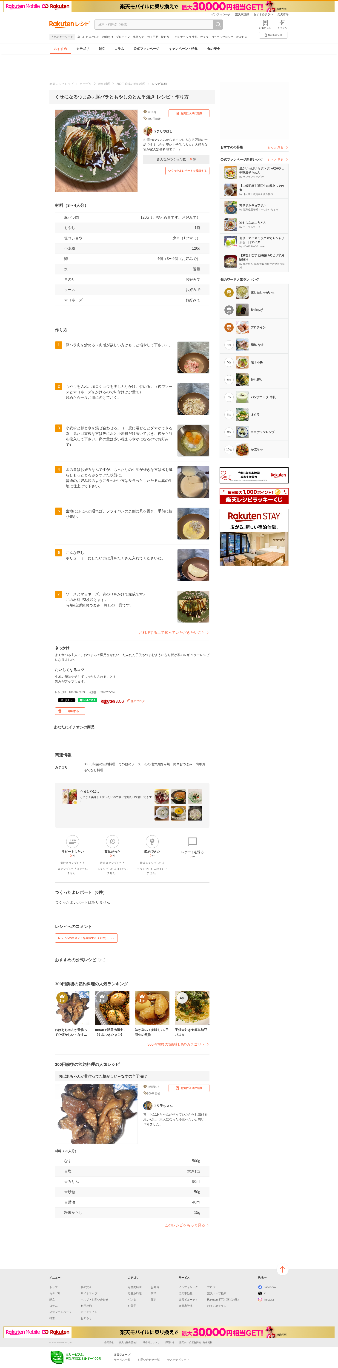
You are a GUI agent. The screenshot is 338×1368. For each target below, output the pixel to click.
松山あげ (107, 37)
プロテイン (123, 37)
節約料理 (104, 84)
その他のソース (129, 764)
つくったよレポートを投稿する (187, 170)
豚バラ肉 (71, 217)
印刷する (73, 711)
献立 (102, 48)
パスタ (132, 1299)
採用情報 (169, 1342)
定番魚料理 (135, 1293)
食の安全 (213, 48)
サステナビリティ (178, 1359)
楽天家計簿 (242, 14)
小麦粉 (69, 248)
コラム (119, 48)
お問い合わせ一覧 (149, 1359)
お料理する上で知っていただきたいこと (172, 632)
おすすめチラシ (263, 14)
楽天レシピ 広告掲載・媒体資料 (195, 1342)
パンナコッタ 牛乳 (186, 37)
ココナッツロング (222, 37)
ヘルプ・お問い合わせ (94, 1299)
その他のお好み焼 (157, 764)
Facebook (270, 1287)
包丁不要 (152, 37)
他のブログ (137, 701)
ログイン (282, 28)
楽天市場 (283, 14)
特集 (52, 1318)
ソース (69, 290)
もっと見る (275, 147)
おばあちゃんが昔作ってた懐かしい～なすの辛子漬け (103, 1076)
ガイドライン (89, 1312)
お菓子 (132, 1305)
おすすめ (60, 48)
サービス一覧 (122, 1359)
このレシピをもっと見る (185, 1225)
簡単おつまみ (182, 764)
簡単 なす (138, 37)
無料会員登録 (275, 35)
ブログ (211, 1287)
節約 (153, 1299)
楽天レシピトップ (61, 84)
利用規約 (86, 1305)
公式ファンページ (146, 48)
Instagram (270, 1299)
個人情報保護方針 (128, 1342)
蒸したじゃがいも (88, 37)
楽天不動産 (185, 1293)
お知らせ (86, 1318)
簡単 (153, 1293)
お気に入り (265, 28)
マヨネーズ (73, 300)
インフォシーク (221, 14)
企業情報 (109, 1342)
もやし (69, 228)
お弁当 (155, 1287)
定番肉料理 (135, 1287)
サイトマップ (89, 1293)
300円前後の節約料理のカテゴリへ (176, 1044)
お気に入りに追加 (191, 113)
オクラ (204, 37)
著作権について (151, 1342)
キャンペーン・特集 (183, 48)
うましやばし (89, 791)
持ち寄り (166, 37)
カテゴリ (82, 48)
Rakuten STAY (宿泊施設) (223, 1299)
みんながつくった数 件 (176, 159)
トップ (53, 1287)
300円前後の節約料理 (131, 84)
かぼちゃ (241, 37)
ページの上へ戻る (283, 1269)
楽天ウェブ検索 (216, 1293)
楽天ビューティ (188, 1299)
